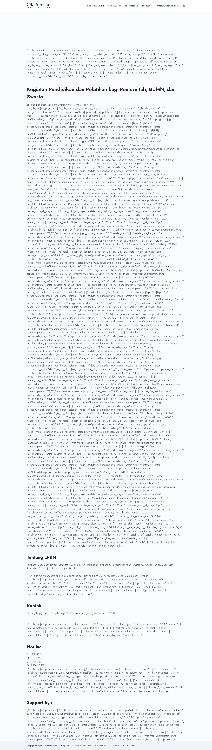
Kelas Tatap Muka (115, 6)
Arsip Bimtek (146, 6)
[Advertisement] (106, 30)
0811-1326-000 (114, 745)
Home (88, 6)
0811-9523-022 (100, 745)
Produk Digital (131, 6)
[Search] (184, 6)
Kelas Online (99, 6)
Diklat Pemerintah (38, 4)
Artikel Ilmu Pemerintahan (168, 6)
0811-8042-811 (128, 745)
